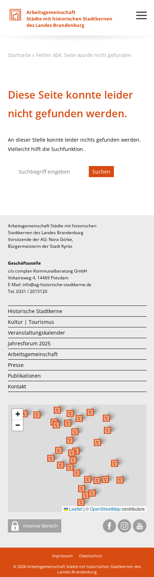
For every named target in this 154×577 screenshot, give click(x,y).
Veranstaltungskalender (36, 332)
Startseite (19, 55)
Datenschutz (90, 555)
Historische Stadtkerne (35, 311)
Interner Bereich (40, 525)
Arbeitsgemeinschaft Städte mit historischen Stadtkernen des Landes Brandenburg (84, 569)
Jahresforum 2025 (29, 343)
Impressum (62, 555)
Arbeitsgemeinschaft (33, 354)
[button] (97, 442)
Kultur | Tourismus (31, 321)
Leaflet (75, 509)
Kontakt (17, 386)
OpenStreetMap (105, 509)
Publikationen (24, 375)
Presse (16, 364)
